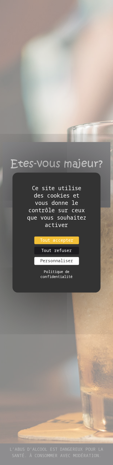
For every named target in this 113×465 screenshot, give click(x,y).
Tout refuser (56, 250)
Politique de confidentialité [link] (56, 274)
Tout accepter (56, 240)
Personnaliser (56, 261)
